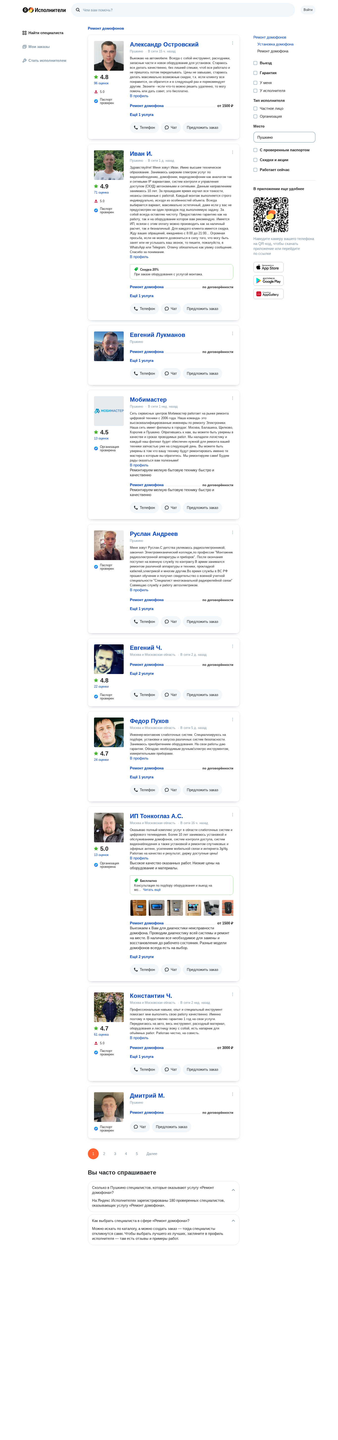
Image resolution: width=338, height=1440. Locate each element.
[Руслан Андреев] (109, 545)
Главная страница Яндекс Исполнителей (44, 10)
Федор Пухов (149, 721)
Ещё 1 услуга (141, 114)
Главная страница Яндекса (25, 10)
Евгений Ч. (146, 647)
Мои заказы (39, 46)
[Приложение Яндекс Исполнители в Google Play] (268, 280)
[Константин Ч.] (109, 1007)
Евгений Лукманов (157, 334)
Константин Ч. (151, 995)
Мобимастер (148, 399)
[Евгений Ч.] (109, 659)
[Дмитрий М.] (109, 1107)
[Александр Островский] (109, 56)
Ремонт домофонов (269, 37)
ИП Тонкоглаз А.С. (156, 816)
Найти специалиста (45, 33)
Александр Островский (164, 44)
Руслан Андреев (154, 533)
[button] (144, 127)
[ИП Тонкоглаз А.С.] (109, 827)
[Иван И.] (109, 165)
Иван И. (141, 153)
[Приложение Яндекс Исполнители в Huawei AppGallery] (268, 294)
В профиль (139, 96)
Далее (151, 1154)
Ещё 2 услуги (142, 673)
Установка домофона (275, 44)
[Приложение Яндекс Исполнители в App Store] (268, 267)
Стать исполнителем (47, 60)
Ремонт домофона (147, 106)
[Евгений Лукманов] (109, 346)
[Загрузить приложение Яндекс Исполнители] (284, 214)
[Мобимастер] (109, 411)
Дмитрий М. (147, 1095)
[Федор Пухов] (109, 732)
